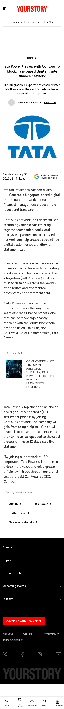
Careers (27, 633)
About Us (8, 633)
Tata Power (40, 503)
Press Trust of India (28, 102)
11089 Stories (50, 102)
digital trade (17, 513)
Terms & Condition (13, 639)
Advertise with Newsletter (23, 621)
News (30, 57)
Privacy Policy (51, 633)
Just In (13, 503)
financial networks (21, 522)
